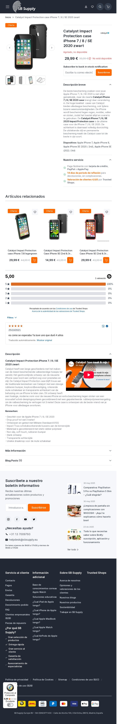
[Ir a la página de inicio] (24, 7)
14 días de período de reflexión (84, 173)
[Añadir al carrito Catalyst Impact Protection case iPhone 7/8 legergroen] (34, 260)
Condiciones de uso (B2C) (85, 679)
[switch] (10, 705)
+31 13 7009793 (19, 534)
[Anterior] (9, 48)
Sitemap (62, 679)
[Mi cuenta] (86, 6)
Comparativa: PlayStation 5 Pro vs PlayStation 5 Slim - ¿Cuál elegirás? (95, 491)
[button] (105, 33)
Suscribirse (38, 507)
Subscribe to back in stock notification (85, 66)
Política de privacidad (16, 679)
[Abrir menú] (8, 7)
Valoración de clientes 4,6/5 (82, 179)
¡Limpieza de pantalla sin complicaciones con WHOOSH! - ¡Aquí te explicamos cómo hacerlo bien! (95, 513)
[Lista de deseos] (92, 6)
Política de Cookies (43, 679)
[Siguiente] (52, 48)
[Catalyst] (105, 33)
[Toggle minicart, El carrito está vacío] (108, 6)
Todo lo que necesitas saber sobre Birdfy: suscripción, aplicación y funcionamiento (95, 536)
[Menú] (15, 684)
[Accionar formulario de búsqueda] (100, 6)
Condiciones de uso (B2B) (19, 685)
